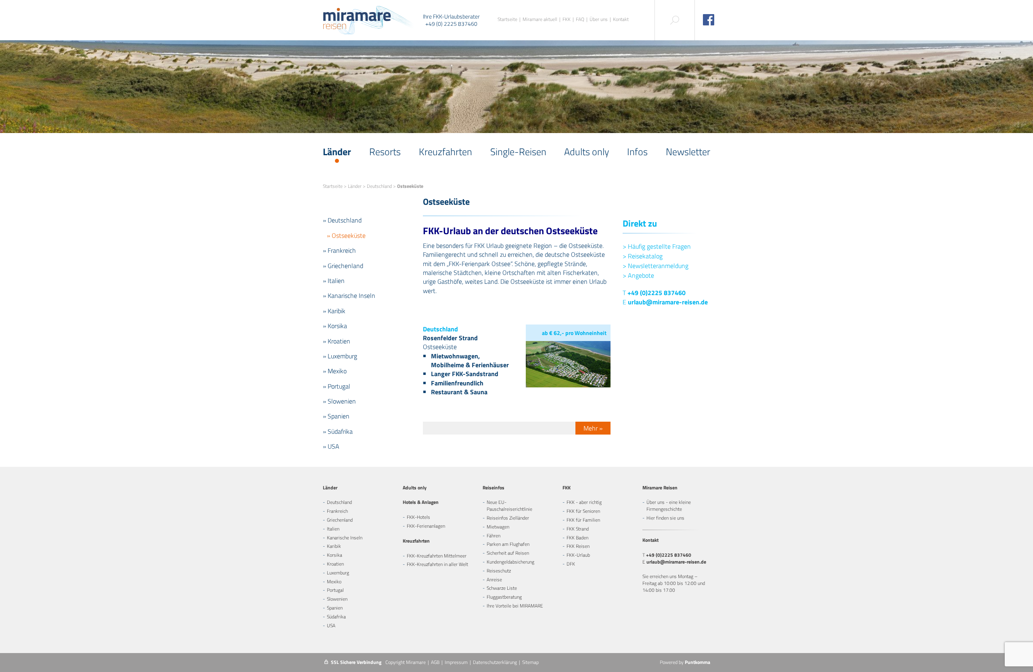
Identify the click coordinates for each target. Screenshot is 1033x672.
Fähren (493, 535)
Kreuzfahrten (445, 151)
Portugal (335, 590)
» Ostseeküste (346, 235)
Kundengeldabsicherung (510, 562)
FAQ (580, 19)
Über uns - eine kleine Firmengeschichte (668, 505)
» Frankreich (339, 250)
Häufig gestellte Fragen (657, 246)
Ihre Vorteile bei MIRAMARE (515, 606)
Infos (637, 151)
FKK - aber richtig (584, 502)
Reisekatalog (643, 256)
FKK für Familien (583, 520)
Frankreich (337, 511)
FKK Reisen (578, 546)
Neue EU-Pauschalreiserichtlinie (509, 505)
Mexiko (334, 581)
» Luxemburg (340, 356)
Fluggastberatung (504, 597)
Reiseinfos (493, 487)
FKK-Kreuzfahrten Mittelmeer (436, 556)
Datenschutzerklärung (495, 662)
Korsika (334, 555)
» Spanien (336, 416)
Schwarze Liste (502, 588)
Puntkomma (697, 662)
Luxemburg (338, 572)
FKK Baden (577, 537)
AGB (435, 662)
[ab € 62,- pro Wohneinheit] (568, 385)
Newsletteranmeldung (655, 265)
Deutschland (379, 186)
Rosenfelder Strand (450, 338)
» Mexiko (335, 371)
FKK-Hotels (418, 517)
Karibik (334, 546)
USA (331, 625)
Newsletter (688, 151)
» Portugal (336, 386)
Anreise (494, 579)
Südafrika (336, 616)
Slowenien (337, 599)
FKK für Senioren (583, 511)
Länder (337, 151)
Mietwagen (498, 527)
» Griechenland (343, 265)
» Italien (334, 280)
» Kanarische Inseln (349, 295)
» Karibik (334, 311)
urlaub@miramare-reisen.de (668, 302)
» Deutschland (342, 220)
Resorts (385, 151)
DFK (571, 564)
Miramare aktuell (540, 19)
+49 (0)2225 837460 (656, 293)
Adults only (586, 151)
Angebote (638, 275)
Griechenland (340, 520)
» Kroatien (336, 341)
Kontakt (621, 19)
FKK (567, 19)
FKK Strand (578, 529)
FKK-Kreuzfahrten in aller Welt (437, 564)
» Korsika (335, 326)
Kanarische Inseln (344, 537)
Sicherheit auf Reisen (508, 553)
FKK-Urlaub (578, 555)
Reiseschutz (499, 570)
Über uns (599, 19)
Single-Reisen (518, 151)
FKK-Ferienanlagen (426, 526)
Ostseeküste (440, 347)
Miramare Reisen (660, 487)
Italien (333, 529)
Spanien (335, 608)
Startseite (507, 19)
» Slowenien (339, 401)
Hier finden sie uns (665, 518)
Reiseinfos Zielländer (508, 518)
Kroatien (335, 564)
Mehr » (592, 428)
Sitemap (530, 662)
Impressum (456, 662)
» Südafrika (338, 431)
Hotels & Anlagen (421, 502)
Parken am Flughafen (508, 544)
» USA (331, 446)
